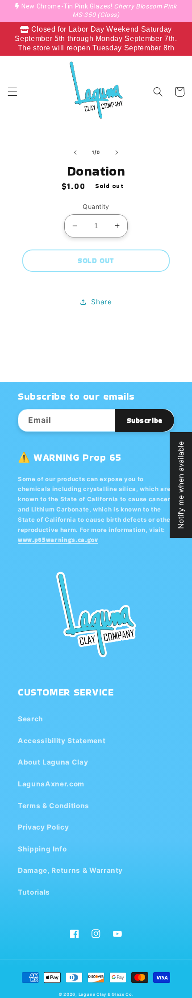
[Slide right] (116, 152)
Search (30, 719)
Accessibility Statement (61, 740)
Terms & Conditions (53, 806)
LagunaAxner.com (51, 784)
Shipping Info (42, 849)
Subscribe (145, 420)
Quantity (96, 206)
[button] (12, 91)
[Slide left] (75, 152)
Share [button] (101, 302)
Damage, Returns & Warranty (70, 870)
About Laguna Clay (53, 762)
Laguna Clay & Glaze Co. (106, 994)
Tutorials (34, 892)
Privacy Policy (43, 827)
